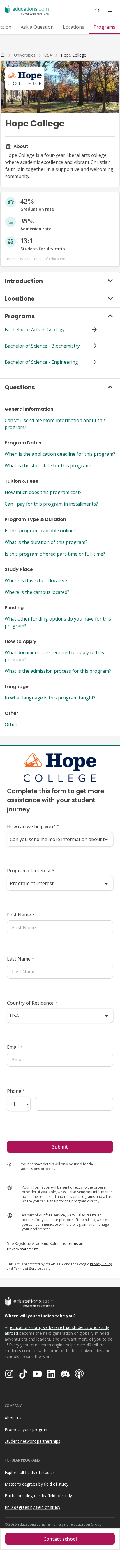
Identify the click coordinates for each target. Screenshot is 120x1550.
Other (11, 724)
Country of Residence (32, 1003)
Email (14, 1047)
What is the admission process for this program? (58, 671)
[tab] (37, 27)
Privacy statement (22, 1248)
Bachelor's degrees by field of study (38, 1495)
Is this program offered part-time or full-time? (55, 554)
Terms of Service (27, 1268)
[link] (73, 55)
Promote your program (27, 1429)
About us (13, 1418)
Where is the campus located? (37, 592)
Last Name (20, 959)
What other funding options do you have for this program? (58, 622)
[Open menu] (110, 10)
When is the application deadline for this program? (60, 454)
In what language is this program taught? (50, 697)
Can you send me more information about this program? (55, 424)
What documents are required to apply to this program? (54, 656)
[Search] (97, 10)
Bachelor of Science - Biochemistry (42, 346)
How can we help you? (33, 826)
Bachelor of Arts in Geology (35, 329)
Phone (16, 1091)
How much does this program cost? (43, 492)
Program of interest (30, 870)
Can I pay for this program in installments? (51, 504)
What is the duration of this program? (46, 542)
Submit (60, 1147)
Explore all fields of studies (30, 1472)
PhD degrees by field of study (32, 1507)
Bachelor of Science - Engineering (41, 362)
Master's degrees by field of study (36, 1484)
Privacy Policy (101, 1264)
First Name (21, 914)
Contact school (60, 1539)
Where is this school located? (36, 580)
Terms (72, 1243)
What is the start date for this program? (48, 465)
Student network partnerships (32, 1441)
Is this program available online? (40, 530)
